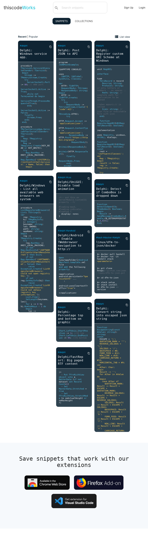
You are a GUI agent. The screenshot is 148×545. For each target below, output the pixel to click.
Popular (33, 36)
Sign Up (128, 7)
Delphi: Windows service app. (33, 54)
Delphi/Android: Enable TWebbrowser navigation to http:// (70, 242)
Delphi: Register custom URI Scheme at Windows (109, 55)
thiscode (19, 7)
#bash (99, 237)
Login (142, 7)
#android (70, 230)
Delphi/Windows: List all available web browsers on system (32, 192)
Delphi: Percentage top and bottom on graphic (70, 317)
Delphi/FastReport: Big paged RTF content (70, 360)
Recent (22, 36)
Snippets (61, 21)
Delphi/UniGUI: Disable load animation (70, 185)
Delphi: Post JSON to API (69, 52)
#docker (107, 237)
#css (68, 177)
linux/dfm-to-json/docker (108, 243)
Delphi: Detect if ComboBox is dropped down (108, 192)
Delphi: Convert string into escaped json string (111, 313)
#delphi (23, 45)
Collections (84, 21)
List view (125, 36)
